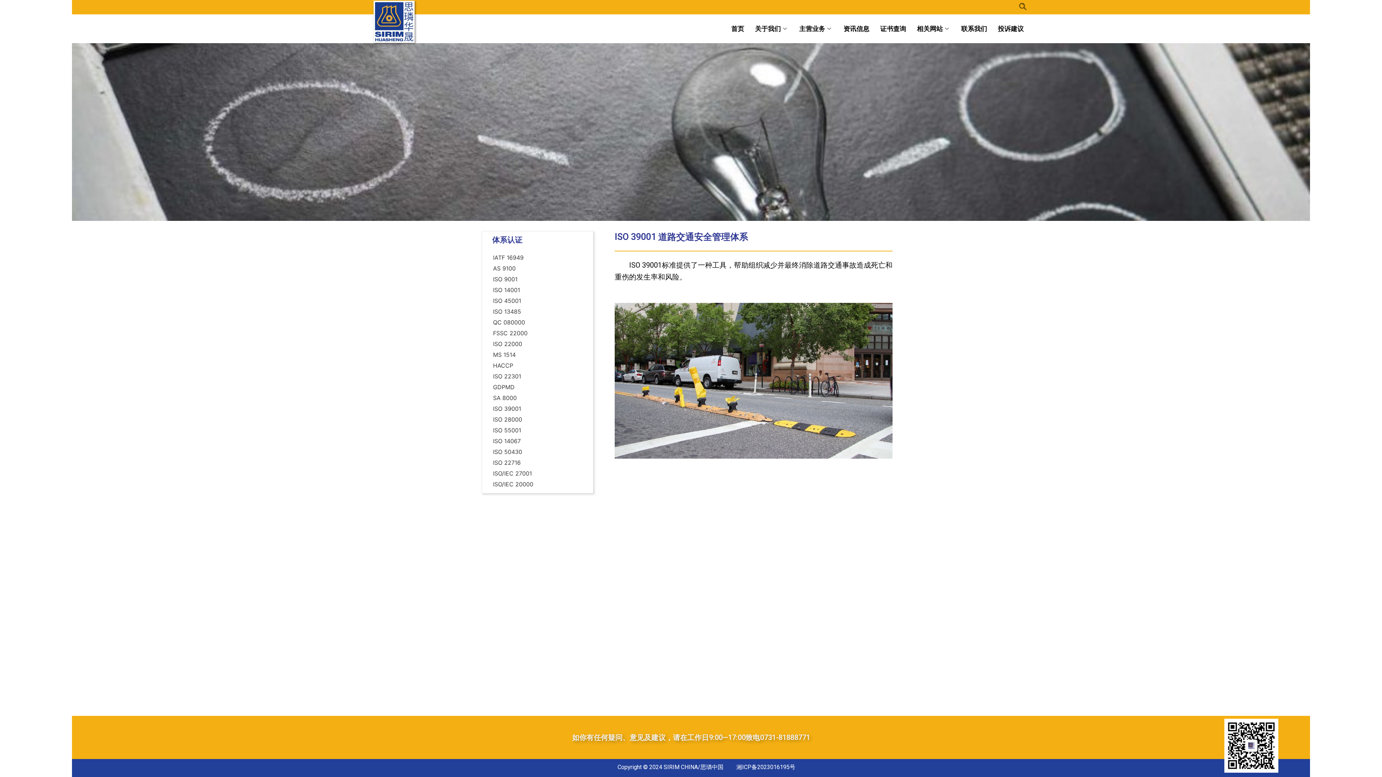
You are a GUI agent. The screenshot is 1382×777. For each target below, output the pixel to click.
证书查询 (893, 28)
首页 (737, 28)
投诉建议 (1011, 28)
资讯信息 (857, 28)
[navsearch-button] (1022, 7)
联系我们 (974, 28)
